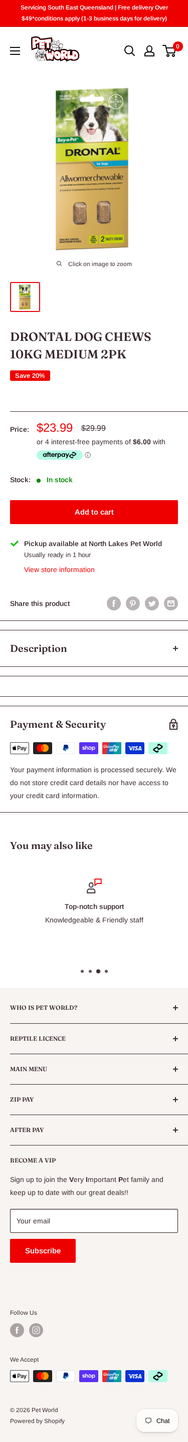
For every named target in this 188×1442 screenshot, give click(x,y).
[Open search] (129, 50)
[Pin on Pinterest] (133, 603)
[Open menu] (15, 51)
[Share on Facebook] (114, 603)
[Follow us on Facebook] (17, 1330)
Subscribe (43, 1250)
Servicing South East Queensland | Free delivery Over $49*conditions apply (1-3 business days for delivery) (94, 13)
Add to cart (94, 512)
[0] (169, 51)
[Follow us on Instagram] (36, 1330)
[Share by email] (171, 603)
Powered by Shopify (37, 1421)
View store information (59, 570)
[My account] (149, 50)
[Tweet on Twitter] (152, 603)
